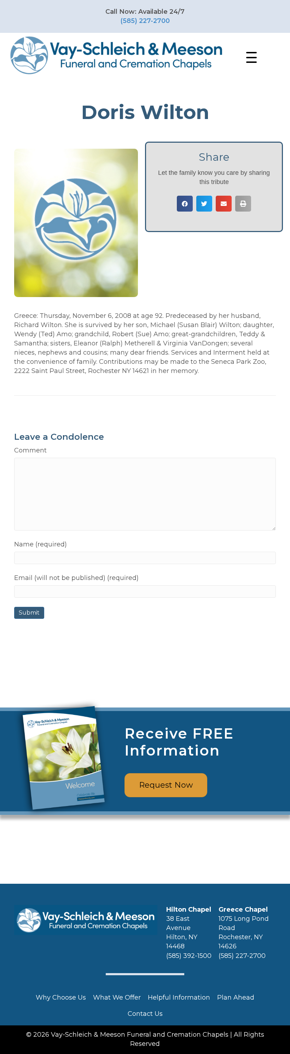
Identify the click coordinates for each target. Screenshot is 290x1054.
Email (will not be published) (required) (76, 578)
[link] (60, 997)
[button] (249, 57)
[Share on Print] (243, 204)
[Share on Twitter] (204, 204)
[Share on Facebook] (185, 204)
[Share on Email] (224, 204)
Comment (30, 450)
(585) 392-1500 (188, 956)
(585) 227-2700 (145, 21)
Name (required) (40, 544)
